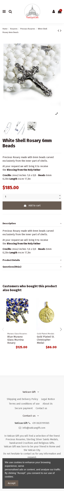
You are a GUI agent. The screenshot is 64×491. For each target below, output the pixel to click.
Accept (11, 483)
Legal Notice (48, 399)
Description (9, 223)
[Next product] (60, 30)
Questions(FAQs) (12, 266)
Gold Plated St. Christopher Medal (45, 339)
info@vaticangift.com (34, 427)
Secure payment (24, 408)
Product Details (11, 260)
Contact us (41, 408)
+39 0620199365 (40, 423)
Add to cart (34, 205)
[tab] (32, 223)
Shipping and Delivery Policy (22, 399)
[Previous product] (59, 30)
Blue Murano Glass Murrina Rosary (15, 339)
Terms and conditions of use (24, 403)
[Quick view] (27, 303)
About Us (48, 403)
